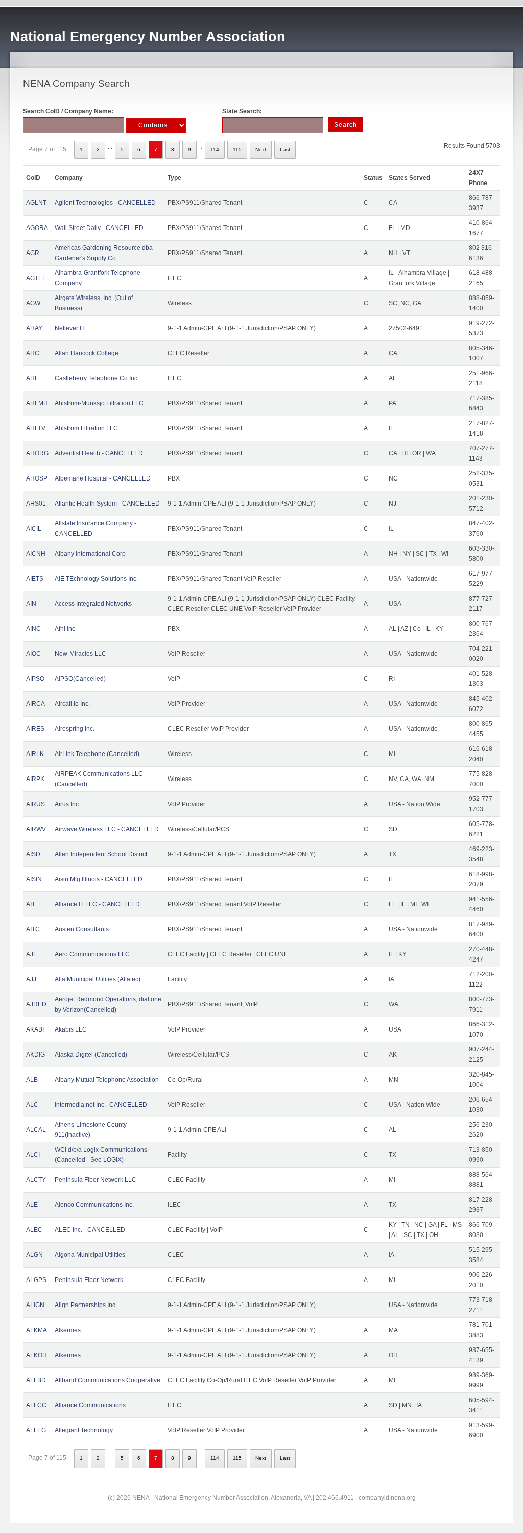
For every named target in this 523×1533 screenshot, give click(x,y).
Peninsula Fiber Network (89, 1280)
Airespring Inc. (74, 729)
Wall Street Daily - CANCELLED (99, 228)
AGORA (37, 228)
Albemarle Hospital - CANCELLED (103, 478)
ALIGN (35, 1305)
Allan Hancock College (86, 353)
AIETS (34, 578)
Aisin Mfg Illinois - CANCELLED (98, 879)
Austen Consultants (82, 929)
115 (237, 149)
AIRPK (35, 779)
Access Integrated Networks (93, 603)
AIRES (35, 729)
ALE (32, 1204)
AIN (31, 603)
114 (214, 149)
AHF (32, 378)
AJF (31, 954)
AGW (33, 303)
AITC (33, 929)
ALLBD (36, 1380)
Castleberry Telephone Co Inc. (97, 378)
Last (285, 149)
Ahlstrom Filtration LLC (86, 428)
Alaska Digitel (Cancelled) (91, 1054)
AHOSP (36, 478)
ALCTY (36, 1179)
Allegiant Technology (84, 1430)
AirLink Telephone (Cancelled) (97, 754)
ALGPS (36, 1280)
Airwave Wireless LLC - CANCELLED (107, 829)
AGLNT (36, 203)
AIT (30, 904)
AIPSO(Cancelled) (80, 678)
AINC (33, 628)
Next (260, 149)
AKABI (35, 1029)
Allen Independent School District (101, 854)
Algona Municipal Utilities (90, 1255)
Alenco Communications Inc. (94, 1204)
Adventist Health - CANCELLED (99, 453)
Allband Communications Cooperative (107, 1380)
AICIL (33, 528)
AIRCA (35, 703)
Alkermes (68, 1330)
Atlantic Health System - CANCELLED (107, 503)
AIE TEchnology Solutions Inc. (96, 578)
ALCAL (36, 1129)
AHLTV (35, 428)
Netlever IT (70, 328)
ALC (32, 1104)
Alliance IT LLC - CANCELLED (97, 904)
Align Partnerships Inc (85, 1305)
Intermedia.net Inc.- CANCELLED (101, 1104)
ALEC (34, 1229)
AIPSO (35, 678)
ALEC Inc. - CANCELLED (90, 1229)
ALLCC (36, 1405)
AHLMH (37, 403)
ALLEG (36, 1430)
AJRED (36, 1004)
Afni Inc (65, 628)
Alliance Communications (90, 1405)
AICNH (35, 553)
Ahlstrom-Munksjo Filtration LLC (99, 403)
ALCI (33, 1154)
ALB (32, 1079)
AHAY (34, 328)
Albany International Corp (90, 553)
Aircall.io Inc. (72, 703)
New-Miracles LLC (80, 653)
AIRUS (35, 804)
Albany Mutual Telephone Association (107, 1079)
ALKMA (36, 1330)
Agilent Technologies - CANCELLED (105, 203)
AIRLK (35, 754)
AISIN (34, 879)
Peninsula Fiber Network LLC (95, 1179)
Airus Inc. (67, 804)
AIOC (33, 653)
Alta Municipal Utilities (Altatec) (97, 979)
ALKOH (36, 1355)
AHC (32, 353)
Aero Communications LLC (92, 954)
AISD (33, 854)
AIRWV (36, 829)
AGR (32, 253)
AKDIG (35, 1054)
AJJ (31, 979)
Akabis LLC (71, 1029)
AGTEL (36, 278)
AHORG (37, 453)
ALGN (34, 1255)
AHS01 (36, 503)
